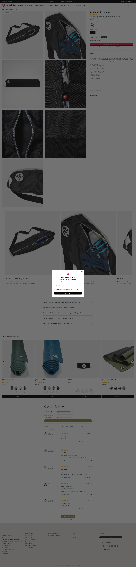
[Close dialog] (82, 271)
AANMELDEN (68, 293)
